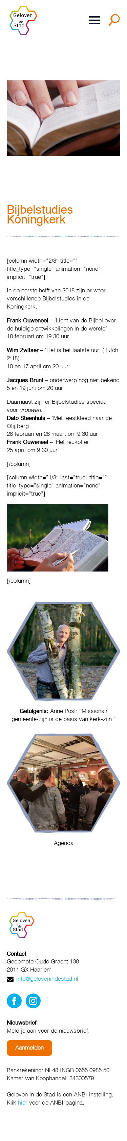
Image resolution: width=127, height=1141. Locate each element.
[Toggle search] (115, 22)
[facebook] (14, 1000)
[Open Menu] (94, 20)
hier (22, 1103)
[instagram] (33, 1000)
